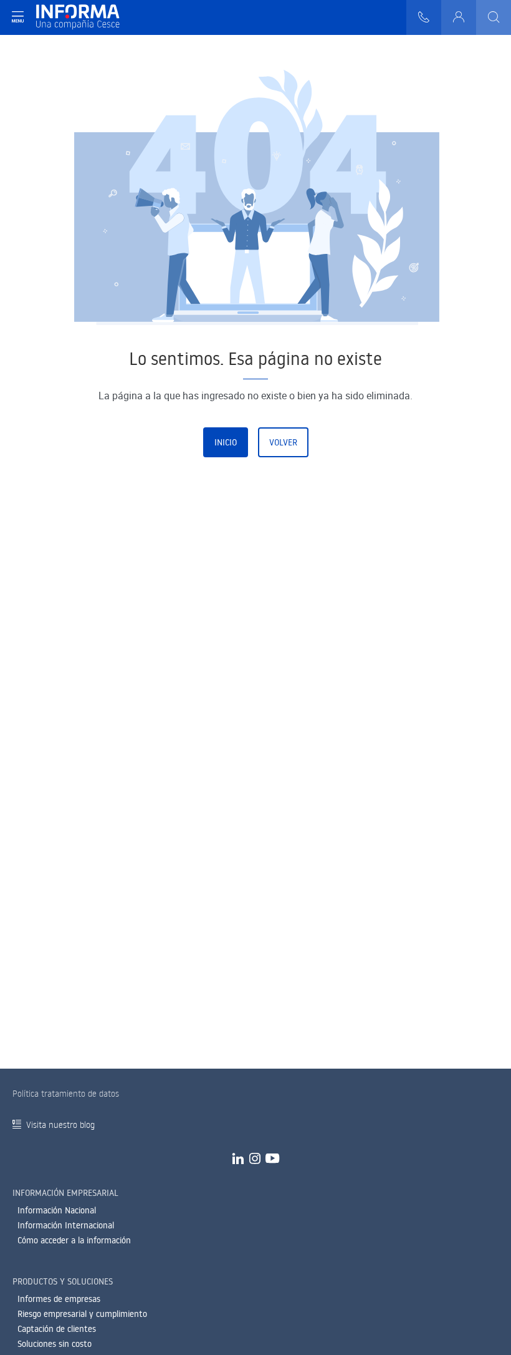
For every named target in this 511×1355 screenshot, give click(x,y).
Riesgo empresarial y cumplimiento (82, 1313)
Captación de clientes (56, 1328)
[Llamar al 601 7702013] (423, 17)
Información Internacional (65, 1225)
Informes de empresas (58, 1298)
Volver (283, 442)
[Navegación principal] (17, 17)
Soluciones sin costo (54, 1343)
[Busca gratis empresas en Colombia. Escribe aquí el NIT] (493, 17)
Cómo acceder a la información (74, 1240)
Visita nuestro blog (60, 1124)
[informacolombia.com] (78, 17)
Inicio (225, 442)
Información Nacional (56, 1210)
